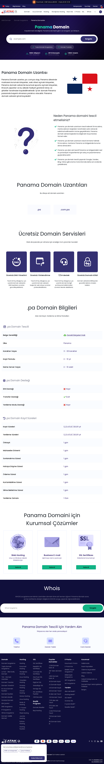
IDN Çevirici (5, 703)
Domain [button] (27, 12)
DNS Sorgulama (7, 706)
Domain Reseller (38, 707)
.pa (39, 209)
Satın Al (18, 567)
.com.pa (65, 209)
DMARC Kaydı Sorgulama (69, 670)
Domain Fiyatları (7, 694)
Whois (89, 12)
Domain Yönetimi (8, 685)
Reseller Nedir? (70, 707)
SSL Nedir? (68, 698)
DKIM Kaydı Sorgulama (69, 676)
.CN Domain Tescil (55, 697)
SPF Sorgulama (70, 680)
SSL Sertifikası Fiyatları (37, 693)
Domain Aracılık (7, 697)
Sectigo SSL (37, 689)
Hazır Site (70, 12)
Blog (24, 6)
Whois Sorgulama (8, 713)
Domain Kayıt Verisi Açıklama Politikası (91, 685)
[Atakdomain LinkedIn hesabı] (98, 741)
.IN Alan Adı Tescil (55, 694)
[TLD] (100, 11)
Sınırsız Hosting (25, 696)
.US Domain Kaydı (55, 688)
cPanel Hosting (22, 692)
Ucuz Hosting (24, 677)
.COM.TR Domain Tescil (55, 712)
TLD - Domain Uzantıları (6, 678)
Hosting (22, 663)
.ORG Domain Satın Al (53, 677)
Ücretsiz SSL (69, 701)
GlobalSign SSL (38, 685)
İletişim (83, 690)
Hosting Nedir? (70, 694)
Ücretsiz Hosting (22, 686)
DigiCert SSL (37, 682)
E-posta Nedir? (70, 704)
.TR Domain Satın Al (55, 717)
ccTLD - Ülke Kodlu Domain (8, 673)
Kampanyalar (77, 6)
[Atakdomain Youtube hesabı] (101, 741)
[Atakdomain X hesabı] (92, 741)
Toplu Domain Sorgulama (43, 47)
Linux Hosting (24, 699)
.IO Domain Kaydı (55, 685)
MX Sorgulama (70, 683)
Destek (95, 6)
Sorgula (88, 39)
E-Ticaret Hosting (23, 709)
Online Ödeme (86, 673)
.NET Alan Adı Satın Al (55, 672)
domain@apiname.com (24, 762)
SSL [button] (83, 12)
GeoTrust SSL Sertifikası (37, 678)
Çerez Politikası (25, 751)
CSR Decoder (37, 697)
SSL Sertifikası (37, 663)
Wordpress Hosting (58, 12)
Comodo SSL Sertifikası (37, 673)
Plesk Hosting (24, 713)
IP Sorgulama (6, 710)
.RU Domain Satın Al (55, 723)
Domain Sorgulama (21, 20)
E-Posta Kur (69, 666)
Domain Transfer (66, 47)
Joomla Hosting (22, 717)
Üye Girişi (87, 6)
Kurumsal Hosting (23, 667)
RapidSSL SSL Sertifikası (37, 667)
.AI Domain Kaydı (55, 681)
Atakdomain (48, 754)
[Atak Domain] (9, 12)
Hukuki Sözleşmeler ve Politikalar (89, 680)
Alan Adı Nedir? (70, 691)
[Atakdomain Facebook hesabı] (89, 741)
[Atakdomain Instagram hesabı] (95, 741)
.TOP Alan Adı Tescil (53, 701)
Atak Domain (6, 20)
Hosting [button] (46, 12)
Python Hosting (22, 722)
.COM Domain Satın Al (54, 667)
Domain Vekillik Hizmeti (7, 717)
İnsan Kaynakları (87, 666)
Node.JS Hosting (22, 703)
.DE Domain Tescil (55, 691)
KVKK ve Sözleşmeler (10, 751)
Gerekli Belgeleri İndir (76, 335)
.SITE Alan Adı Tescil (53, 707)
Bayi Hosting (37, 710)
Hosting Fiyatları (22, 728)
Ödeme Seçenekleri (88, 669)
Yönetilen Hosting (23, 681)
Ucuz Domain (37, 12)
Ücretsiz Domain (7, 700)
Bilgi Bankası (16, 6)
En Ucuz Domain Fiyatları (7, 690)
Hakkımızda (85, 663)
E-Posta (77, 12)
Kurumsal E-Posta (71, 663)
